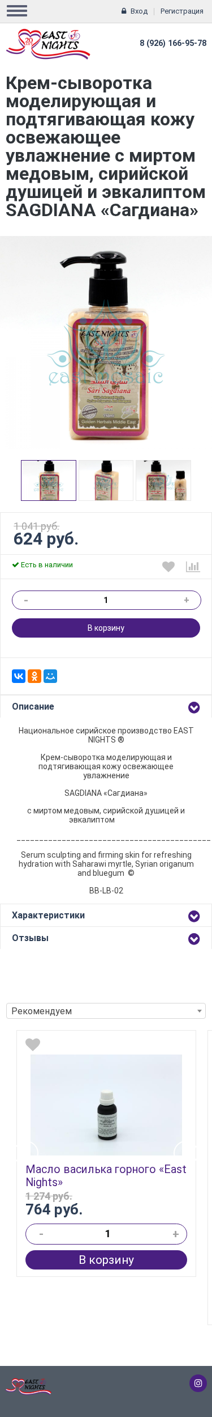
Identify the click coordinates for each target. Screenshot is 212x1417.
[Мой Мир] (50, 676)
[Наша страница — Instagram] (198, 1383)
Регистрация (182, 11)
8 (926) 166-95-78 (173, 43)
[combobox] (106, 1011)
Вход (139, 11)
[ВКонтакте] (18, 676)
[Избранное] (168, 566)
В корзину (106, 627)
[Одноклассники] (34, 676)
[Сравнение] (193, 566)
